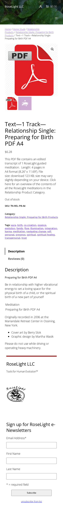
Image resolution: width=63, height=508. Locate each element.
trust (24, 237)
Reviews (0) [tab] (16, 259)
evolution (10, 228)
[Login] (40, 6)
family (19, 228)
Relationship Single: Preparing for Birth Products (31, 217)
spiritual (31, 234)
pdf (49, 231)
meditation (19, 231)
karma (8, 231)
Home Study (19, 29)
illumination (37, 228)
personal (9, 234)
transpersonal (12, 237)
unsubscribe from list (31, 501)
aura (13, 225)
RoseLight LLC (14, 6)
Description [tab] (16, 251)
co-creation (30, 225)
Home (8, 29)
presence (21, 234)
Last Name (13, 469)
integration (51, 228)
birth (20, 225)
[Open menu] (56, 18)
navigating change (36, 231)
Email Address (16, 438)
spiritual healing (46, 234)
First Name (13, 453)
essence (42, 225)
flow (26, 228)
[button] (52, 49)
